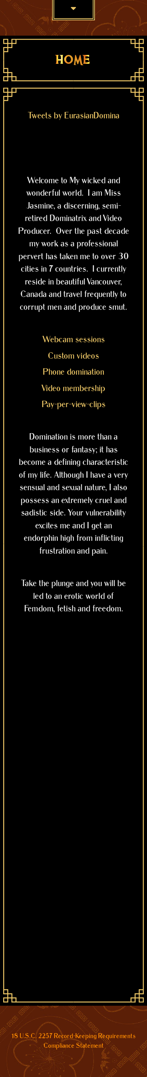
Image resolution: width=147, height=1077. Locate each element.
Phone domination (73, 372)
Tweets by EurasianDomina (74, 115)
